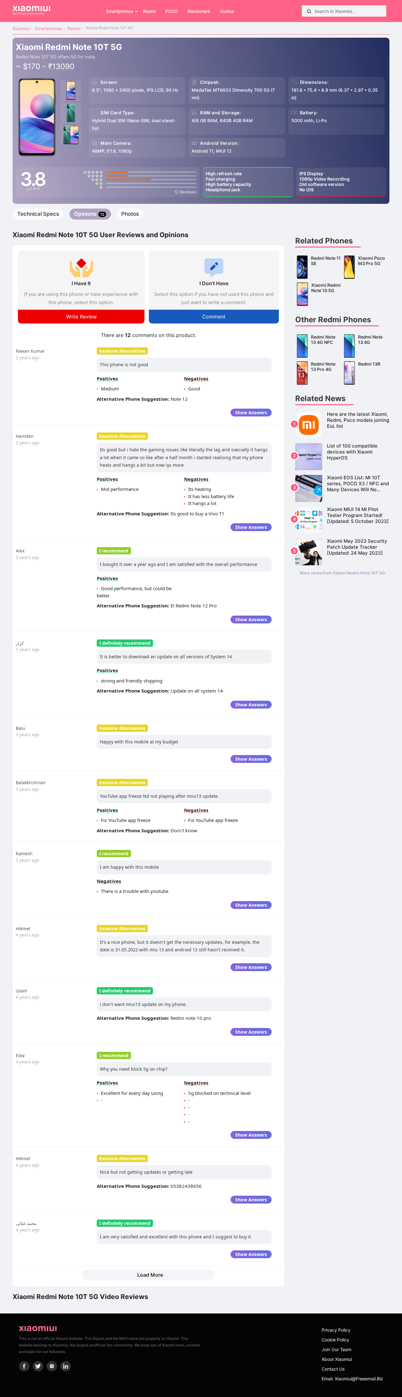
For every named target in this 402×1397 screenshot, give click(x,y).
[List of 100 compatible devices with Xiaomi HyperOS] (342, 456)
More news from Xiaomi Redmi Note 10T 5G (342, 572)
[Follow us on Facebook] (24, 1366)
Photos (130, 214)
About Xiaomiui (337, 1359)
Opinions (89, 214)
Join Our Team (336, 1349)
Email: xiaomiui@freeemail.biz (352, 1378)
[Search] (309, 11)
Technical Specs (38, 214)
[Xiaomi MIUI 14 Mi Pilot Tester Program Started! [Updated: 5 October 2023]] (342, 520)
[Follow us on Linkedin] (65, 1366)
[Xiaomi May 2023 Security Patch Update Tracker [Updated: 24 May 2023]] (342, 551)
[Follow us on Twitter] (38, 1366)
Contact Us (333, 1369)
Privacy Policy (336, 1330)
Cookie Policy (335, 1339)
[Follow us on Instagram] (51, 1366)
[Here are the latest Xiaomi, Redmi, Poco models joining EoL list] (342, 424)
